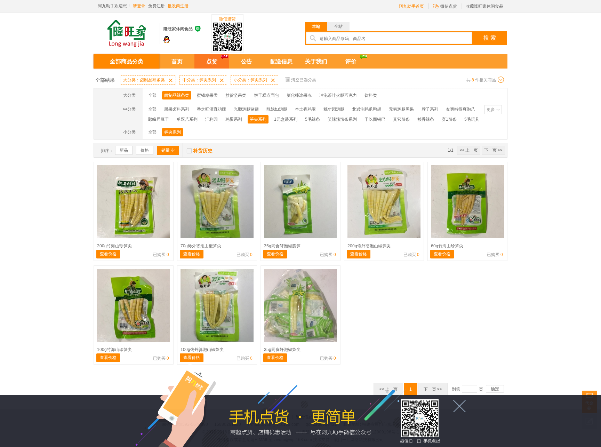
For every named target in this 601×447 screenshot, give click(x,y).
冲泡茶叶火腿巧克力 (338, 95)
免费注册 (156, 5)
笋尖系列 (258, 119)
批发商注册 (178, 5)
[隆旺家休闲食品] (127, 31)
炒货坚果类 (235, 95)
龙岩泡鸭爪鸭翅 (366, 109)
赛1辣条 (449, 119)
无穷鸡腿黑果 (401, 109)
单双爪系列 (187, 119)
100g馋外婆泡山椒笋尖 (202, 349)
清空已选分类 (303, 80)
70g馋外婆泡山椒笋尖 (201, 246)
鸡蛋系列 (233, 119)
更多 (491, 109)
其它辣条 (401, 119)
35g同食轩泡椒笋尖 (282, 349)
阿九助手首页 (411, 6)
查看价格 (108, 254)
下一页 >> (493, 150)
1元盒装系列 (285, 119)
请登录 (139, 5)
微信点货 (445, 6)
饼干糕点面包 (266, 95)
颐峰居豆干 (158, 119)
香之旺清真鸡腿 (211, 109)
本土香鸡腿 (305, 109)
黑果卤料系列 (176, 109)
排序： (107, 150)
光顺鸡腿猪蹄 (246, 109)
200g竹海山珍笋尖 (114, 246)
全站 (338, 26)
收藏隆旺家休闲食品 (484, 6)
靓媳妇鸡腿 (276, 109)
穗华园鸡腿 (333, 109)
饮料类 (370, 95)
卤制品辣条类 (176, 95)
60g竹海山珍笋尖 (447, 246)
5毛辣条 (312, 119)
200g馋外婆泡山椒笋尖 (369, 246)
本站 (316, 26)
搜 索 (489, 38)
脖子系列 (430, 109)
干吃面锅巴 (374, 119)
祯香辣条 (425, 119)
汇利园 (211, 119)
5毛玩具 (471, 119)
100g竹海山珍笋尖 (114, 349)
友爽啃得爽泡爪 (460, 109)
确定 (495, 388)
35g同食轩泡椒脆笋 (282, 246)
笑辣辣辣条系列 (342, 119)
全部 (152, 95)
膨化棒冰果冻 (299, 95)
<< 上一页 (468, 150)
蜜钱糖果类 (207, 95)
